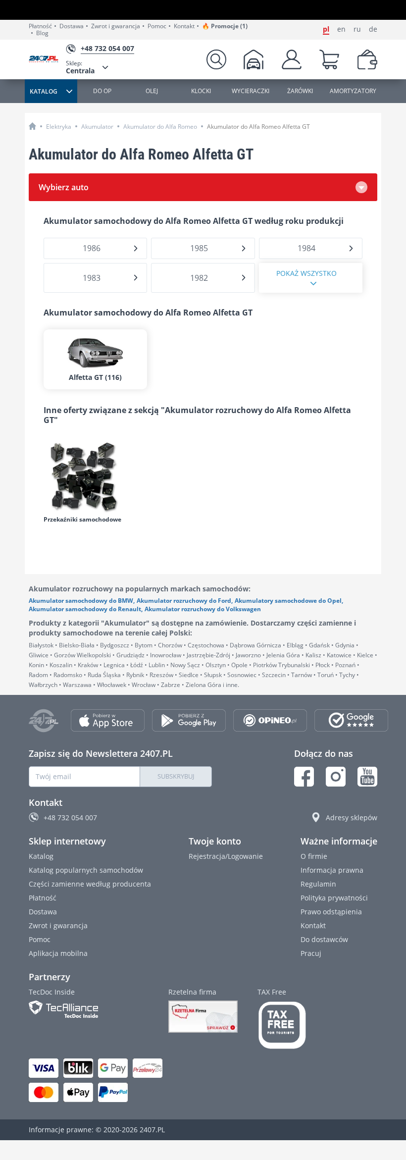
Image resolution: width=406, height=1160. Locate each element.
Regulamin (318, 884)
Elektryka (58, 126)
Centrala (80, 67)
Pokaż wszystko (306, 273)
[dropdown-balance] (367, 59)
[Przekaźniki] (93, 476)
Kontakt (184, 26)
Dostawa (71, 26)
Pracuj (311, 953)
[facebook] (304, 777)
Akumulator (97, 126)
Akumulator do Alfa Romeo (160, 126)
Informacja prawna (332, 870)
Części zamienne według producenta (90, 884)
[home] (32, 126)
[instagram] (336, 777)
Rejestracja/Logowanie (226, 856)
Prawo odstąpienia (331, 911)
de (373, 29)
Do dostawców (324, 939)
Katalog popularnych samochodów (86, 870)
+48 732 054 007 (70, 817)
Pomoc (157, 26)
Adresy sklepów (351, 817)
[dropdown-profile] (292, 59)
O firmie (314, 856)
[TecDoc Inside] (89, 1009)
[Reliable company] (203, 1017)
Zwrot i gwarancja (115, 26)
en (341, 29)
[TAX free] (282, 1025)
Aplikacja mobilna (58, 953)
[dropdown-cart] (329, 59)
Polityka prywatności (334, 897)
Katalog (41, 856)
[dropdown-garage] (253, 59)
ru (357, 29)
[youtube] (367, 777)
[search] (216, 59)
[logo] (47, 59)
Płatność (40, 26)
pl (326, 29)
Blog (42, 33)
